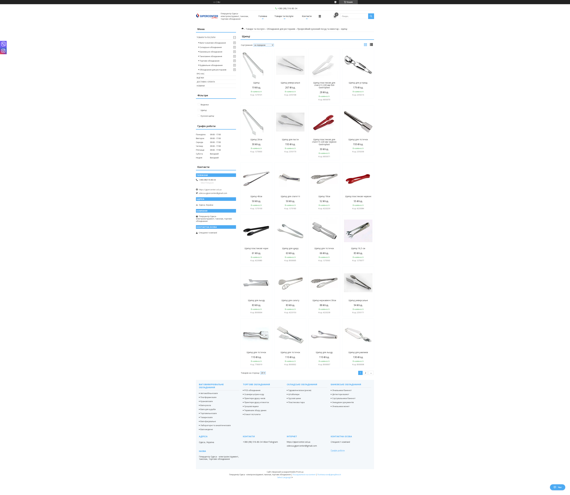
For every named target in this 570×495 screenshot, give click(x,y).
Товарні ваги (206, 417)
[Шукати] (371, 16)
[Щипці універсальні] (290, 65)
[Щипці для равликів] (358, 335)
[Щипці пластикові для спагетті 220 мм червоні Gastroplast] (324, 122)
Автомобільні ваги (209, 393)
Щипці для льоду (256, 300)
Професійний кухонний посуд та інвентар (318, 28)
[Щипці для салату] (290, 283)
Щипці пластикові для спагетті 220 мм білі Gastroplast (324, 85)
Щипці (256, 83)
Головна (262, 16)
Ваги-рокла (205, 405)
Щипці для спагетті (290, 196)
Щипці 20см (256, 139)
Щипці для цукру (290, 248)
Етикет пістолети (252, 414)
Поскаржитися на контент (304, 474)
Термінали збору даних (255, 410)
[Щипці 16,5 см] (358, 231)
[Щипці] (256, 65)
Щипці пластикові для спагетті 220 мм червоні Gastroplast (324, 141)
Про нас (201, 73)
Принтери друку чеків (254, 398)
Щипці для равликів (358, 352)
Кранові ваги (206, 401)
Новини (201, 86)
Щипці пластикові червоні (358, 196)
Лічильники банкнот (342, 390)
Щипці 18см (324, 196)
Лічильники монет (341, 406)
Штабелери (293, 394)
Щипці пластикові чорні (256, 248)
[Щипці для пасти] (290, 122)
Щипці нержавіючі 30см (324, 300)
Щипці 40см (256, 196)
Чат (560, 487)
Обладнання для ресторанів (281, 28)
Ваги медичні (206, 429)
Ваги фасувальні (208, 421)
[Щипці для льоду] (256, 283)
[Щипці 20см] (256, 122)
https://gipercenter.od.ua (210, 189)
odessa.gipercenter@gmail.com (213, 193)
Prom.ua (299, 472)
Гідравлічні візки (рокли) (299, 390)
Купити (266, 56)
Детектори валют (340, 394)
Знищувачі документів (343, 402)
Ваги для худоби (208, 409)
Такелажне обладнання (211, 56)
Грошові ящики (251, 406)
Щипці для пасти (290, 139)
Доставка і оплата (206, 82)
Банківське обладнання (211, 51)
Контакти (307, 16)
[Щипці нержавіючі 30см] (324, 283)
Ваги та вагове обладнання (213, 42)
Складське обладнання (211, 47)
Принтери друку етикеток (256, 402)
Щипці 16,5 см (358, 248)
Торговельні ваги (208, 413)
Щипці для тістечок (358, 139)
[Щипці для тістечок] (358, 122)
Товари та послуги (283, 16)
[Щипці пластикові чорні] (256, 231)
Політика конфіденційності (329, 474)
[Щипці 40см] (256, 179)
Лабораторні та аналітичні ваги (215, 425)
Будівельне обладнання (211, 65)
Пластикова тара (296, 402)
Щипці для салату (290, 300)
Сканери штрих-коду (254, 394)
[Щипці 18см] (324, 179)
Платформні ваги (208, 397)
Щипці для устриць (358, 83)
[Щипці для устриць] (358, 65)
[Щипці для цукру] (290, 231)
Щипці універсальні (290, 83)
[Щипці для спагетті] (290, 179)
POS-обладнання (252, 390)
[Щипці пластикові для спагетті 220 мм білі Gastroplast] (324, 65)
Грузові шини (294, 398)
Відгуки (200, 78)
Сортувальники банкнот (344, 398)
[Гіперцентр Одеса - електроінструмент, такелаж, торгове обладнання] (207, 16)
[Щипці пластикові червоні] (358, 179)
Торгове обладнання (209, 60)
